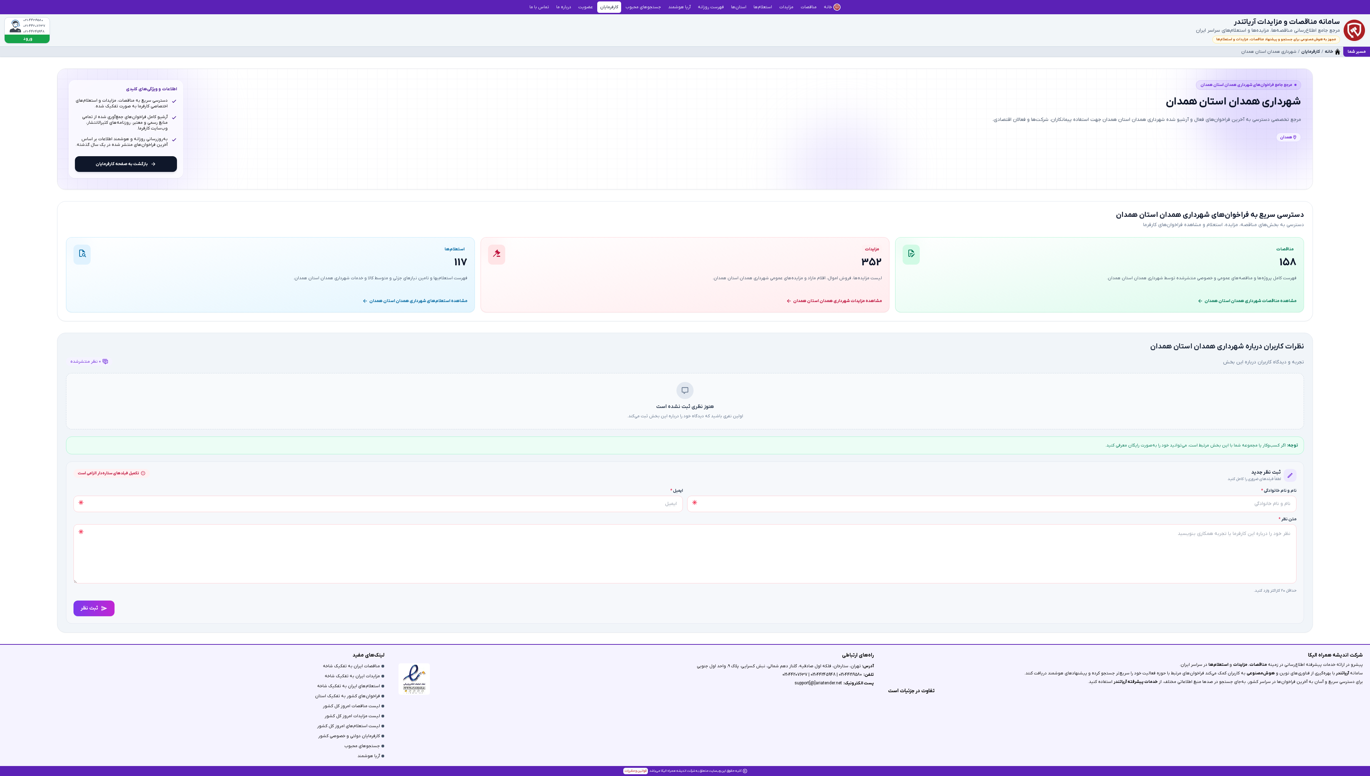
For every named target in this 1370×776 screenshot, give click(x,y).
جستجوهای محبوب (362, 746)
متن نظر (1288, 519)
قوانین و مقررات (635, 771)
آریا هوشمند (368, 756)
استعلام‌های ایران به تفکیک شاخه (348, 686)
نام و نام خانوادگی (1279, 491)
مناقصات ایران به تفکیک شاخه (351, 666)
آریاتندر (1342, 673)
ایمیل (676, 491)
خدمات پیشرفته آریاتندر (1135, 682)
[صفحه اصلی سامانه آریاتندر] (1354, 30)
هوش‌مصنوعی (1261, 673)
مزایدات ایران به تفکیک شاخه (352, 676)
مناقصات (1258, 665)
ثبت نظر (89, 608)
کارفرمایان (1310, 52)
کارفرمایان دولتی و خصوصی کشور (349, 736)
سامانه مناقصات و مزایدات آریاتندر (1287, 22)
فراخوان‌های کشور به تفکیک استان (347, 696)
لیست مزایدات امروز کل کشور (352, 716)
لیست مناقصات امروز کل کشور (351, 706)
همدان (1286, 137)
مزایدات (1240, 665)
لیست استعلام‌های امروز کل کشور (348, 726)
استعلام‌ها (1218, 665)
